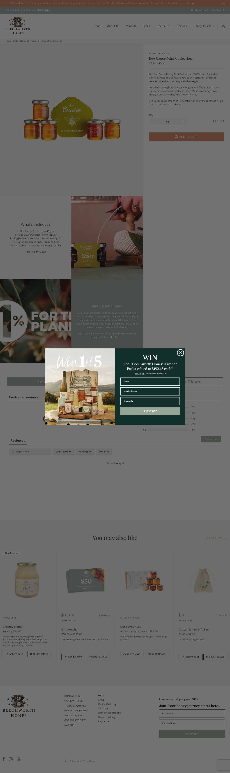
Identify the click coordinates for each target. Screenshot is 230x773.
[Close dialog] (180, 352)
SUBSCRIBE (150, 411)
